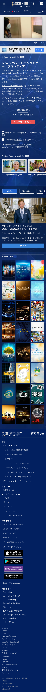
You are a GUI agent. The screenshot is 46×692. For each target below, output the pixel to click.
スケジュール (8, 490)
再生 (24, 246)
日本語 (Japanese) (9, 653)
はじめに (7, 498)
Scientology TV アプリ (12, 546)
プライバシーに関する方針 (10, 686)
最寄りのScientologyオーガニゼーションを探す (22, 133)
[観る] (37, 290)
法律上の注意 (6, 689)
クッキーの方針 (7, 683)
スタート (39, 50)
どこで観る (6, 521)
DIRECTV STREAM (11, 529)
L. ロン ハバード (10, 599)
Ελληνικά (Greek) (9, 636)
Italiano (5, 650)
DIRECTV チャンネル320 (13, 524)
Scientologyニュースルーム (14, 614)
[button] (1, 191)
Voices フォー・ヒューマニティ (16, 468)
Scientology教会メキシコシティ (19, 76)
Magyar (5, 647)
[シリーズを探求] (8, 270)
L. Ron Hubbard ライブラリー (20, 472)
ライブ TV (6, 486)
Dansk (4, 630)
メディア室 (8, 507)
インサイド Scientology (13, 454)
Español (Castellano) (10, 642)
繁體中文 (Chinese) (10, 670)
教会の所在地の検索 (11, 603)
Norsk (4, 659)
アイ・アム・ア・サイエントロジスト (19, 477)
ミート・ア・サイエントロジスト (17, 463)
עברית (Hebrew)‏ (8, 645)
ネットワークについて (11, 494)
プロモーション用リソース (14, 516)
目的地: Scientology (12, 459)
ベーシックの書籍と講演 (12, 85)
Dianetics (7, 607)
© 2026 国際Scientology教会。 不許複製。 (15, 678)
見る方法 (7, 502)
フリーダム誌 (8, 622)
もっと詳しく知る (22, 121)
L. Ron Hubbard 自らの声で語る (17, 450)
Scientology (8, 592)
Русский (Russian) (9, 664)
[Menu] (4, 3)
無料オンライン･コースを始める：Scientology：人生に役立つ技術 (18, 145)
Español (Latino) (8, 639)
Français (5, 673)
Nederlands (6, 656)
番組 (4, 442)
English (5, 628)
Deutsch (5, 633)
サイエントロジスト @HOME (13, 57)
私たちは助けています (12, 611)
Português (6, 661)
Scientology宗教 (9, 618)
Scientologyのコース (11, 596)
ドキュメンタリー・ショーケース (17, 481)
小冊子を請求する (20, 140)
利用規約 (4, 681)
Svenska (5, 667)
